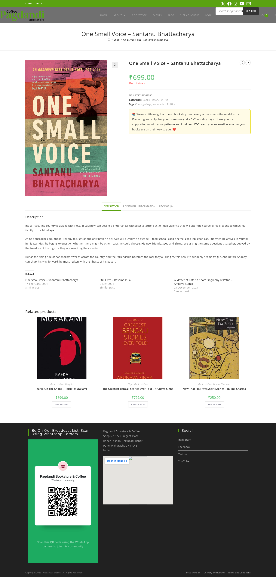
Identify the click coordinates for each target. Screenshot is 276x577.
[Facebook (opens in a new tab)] (229, 4)
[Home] (109, 39)
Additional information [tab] (139, 206)
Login (29, 3)
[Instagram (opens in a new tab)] (235, 4)
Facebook (184, 447)
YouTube (183, 461)
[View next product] (248, 62)
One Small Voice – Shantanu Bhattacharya (51, 280)
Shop (38, 3)
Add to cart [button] (62, 404)
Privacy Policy (193, 572)
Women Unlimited (221, 384)
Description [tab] (111, 206)
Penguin (69, 384)
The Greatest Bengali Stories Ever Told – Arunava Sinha (138, 389)
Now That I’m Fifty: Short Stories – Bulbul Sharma (214, 389)
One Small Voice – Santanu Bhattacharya (145, 39)
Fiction (154, 99)
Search (251, 11)
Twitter (182, 454)
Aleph (130, 384)
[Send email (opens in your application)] (248, 4)
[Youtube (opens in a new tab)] (241, 4)
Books (146, 99)
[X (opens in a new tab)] (223, 4)
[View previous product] (242, 62)
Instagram (184, 439)
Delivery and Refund (214, 572)
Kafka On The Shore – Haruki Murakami (61, 389)
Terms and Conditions (239, 572)
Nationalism (159, 104)
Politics (171, 104)
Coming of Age (143, 104)
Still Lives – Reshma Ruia (115, 280)
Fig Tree (163, 99)
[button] (115, 65)
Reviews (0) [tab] (166, 206)
